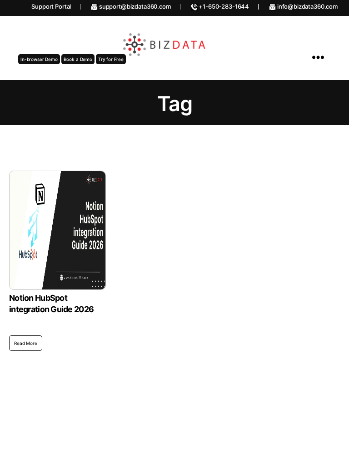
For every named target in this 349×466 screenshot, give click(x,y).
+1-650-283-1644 (223, 6)
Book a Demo (78, 59)
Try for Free (111, 59)
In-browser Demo (39, 59)
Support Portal (51, 6)
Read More (25, 343)
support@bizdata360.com (134, 6)
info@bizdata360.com (307, 6)
